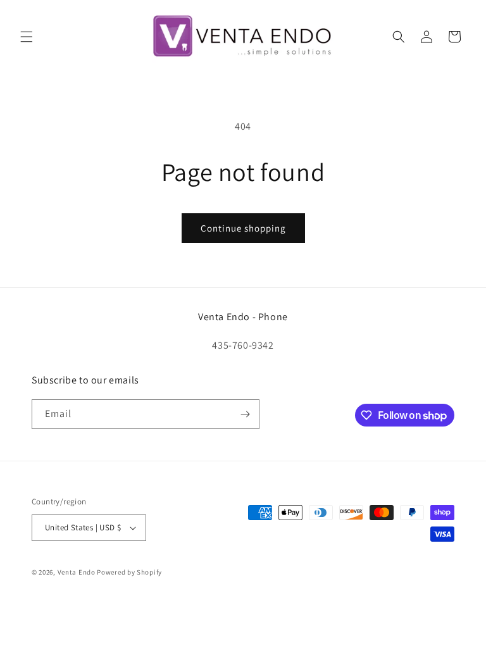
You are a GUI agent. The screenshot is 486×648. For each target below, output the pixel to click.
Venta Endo (77, 572)
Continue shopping (243, 228)
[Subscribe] (245, 414)
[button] (26, 37)
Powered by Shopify (129, 572)
